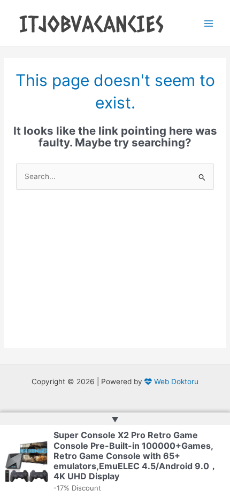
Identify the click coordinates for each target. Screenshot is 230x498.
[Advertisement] (115, 277)
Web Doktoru (175, 381)
